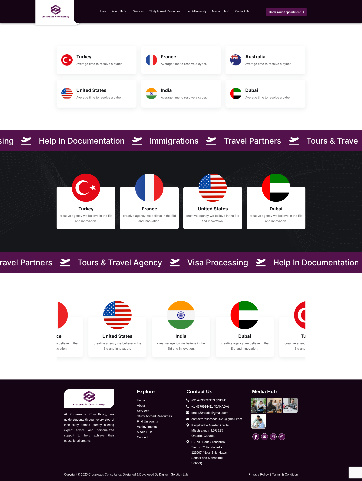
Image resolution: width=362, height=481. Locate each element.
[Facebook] (255, 436)
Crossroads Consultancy (104, 474)
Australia (255, 56)
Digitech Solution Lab (173, 474)
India (166, 90)
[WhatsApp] (281, 436)
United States (91, 90)
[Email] (264, 436)
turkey (83, 56)
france (168, 56)
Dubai (251, 90)
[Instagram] (273, 436)
